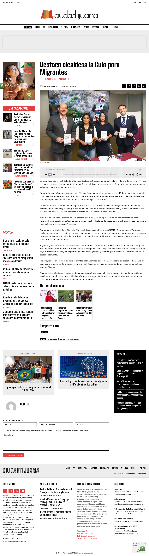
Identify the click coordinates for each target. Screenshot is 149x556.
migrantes (52, 339)
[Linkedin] (144, 86)
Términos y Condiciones (87, 538)
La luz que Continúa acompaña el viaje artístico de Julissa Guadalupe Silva (130, 373)
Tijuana (17, 195)
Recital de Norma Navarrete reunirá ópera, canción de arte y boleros (22, 118)
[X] (129, 86)
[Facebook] (124, 86)
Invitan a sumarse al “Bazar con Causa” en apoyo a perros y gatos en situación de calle (24, 187)
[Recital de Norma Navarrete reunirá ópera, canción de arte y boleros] (7, 117)
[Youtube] (22, 491)
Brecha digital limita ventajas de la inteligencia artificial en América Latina (83, 383)
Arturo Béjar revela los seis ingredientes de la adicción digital (16, 243)
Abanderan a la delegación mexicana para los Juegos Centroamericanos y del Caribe (18, 300)
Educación (18, 145)
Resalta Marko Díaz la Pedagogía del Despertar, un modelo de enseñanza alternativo (24, 136)
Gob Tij (54, 86)
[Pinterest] (134, 86)
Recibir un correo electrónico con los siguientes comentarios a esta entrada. (29, 431)
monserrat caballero (69, 339)
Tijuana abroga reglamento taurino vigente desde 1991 (23, 153)
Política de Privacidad (86, 536)
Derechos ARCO (83, 531)
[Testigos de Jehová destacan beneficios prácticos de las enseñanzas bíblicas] (7, 168)
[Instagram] (11, 491)
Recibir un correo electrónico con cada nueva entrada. (72, 431)
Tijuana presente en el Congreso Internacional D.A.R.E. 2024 (28, 389)
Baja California (20, 159)
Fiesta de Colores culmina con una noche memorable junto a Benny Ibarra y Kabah (129, 405)
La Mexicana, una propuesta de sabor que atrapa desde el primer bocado (130, 395)
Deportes (7, 307)
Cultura (18, 126)
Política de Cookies (85, 533)
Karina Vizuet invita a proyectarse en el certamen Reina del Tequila (128, 384)
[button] (122, 27)
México (6, 264)
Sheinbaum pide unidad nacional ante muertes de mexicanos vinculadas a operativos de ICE (18, 315)
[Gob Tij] (42, 86)
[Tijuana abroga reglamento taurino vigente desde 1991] (7, 153)
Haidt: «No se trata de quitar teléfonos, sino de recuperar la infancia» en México (18, 258)
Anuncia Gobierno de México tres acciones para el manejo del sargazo (19, 272)
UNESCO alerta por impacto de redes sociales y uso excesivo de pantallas (18, 286)
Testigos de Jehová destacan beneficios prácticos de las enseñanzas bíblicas (23, 168)
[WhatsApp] (139, 86)
